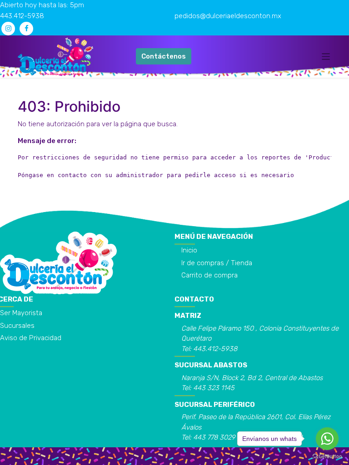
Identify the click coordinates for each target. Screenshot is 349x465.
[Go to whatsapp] (327, 438)
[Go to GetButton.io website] (327, 456)
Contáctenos (163, 56)
